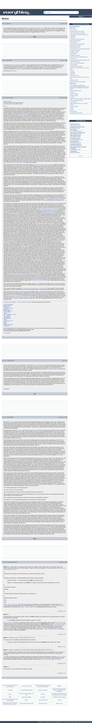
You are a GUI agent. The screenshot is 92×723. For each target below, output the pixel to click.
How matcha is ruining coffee (77, 44)
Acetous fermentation (45, 659)
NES (31, 67)
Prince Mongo (73, 64)
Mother (5, 106)
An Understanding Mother (26, 690)
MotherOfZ (11, 360)
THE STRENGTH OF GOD (10, 314)
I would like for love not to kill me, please (80, 49)
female (59, 700)
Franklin (72, 97)
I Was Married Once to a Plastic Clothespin (78, 147)
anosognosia (73, 111)
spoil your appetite (26, 697)
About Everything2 (74, 26)
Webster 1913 (13, 562)
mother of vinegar (61, 656)
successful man (14, 213)
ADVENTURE (6, 309)
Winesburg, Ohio (8, 101)
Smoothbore (73, 53)
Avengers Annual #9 (75, 50)
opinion (72, 134)
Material (63, 568)
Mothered (18, 637)
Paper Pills (24, 302)
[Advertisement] (46, 4)
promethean (21, 510)
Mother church (61, 622)
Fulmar (22, 607)
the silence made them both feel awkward (43, 164)
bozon (9, 23)
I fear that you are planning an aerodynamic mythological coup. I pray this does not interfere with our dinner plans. (79, 87)
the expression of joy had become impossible (24, 296)
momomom (10, 97)
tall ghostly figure (22, 114)
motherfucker (13, 71)
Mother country (59, 623)
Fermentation (57, 659)
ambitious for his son (48, 212)
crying (54, 484)
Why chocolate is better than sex (26, 694)
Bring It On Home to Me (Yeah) (77, 81)
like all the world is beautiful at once (79, 57)
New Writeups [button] (81, 121)
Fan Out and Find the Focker (26, 703)
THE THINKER (7, 312)
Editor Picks (73, 83)
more (81, 155)
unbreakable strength (52, 369)
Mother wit (6, 630)
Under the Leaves (74, 124)
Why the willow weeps (75, 90)
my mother (35, 365)
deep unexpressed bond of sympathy (40, 131)
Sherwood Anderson (10, 104)
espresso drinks (74, 80)
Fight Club (72, 37)
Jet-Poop (78, 136)
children (20, 430)
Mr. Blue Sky (73, 58)
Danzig (43, 694)
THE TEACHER (7, 315)
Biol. (10, 622)
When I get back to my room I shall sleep (48, 208)
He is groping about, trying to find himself (54, 198)
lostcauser (78, 125)
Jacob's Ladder (74, 95)
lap (8, 30)
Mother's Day (59, 703)
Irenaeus (72, 92)
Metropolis (9, 569)
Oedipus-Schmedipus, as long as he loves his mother (42, 686)
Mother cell (6, 622)
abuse (40, 373)
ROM (19, 67)
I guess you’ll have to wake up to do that (45, 223)
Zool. (16, 604)
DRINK (5, 322)
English (23, 67)
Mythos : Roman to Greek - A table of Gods (80, 98)
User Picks (73, 28)
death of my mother (43, 690)
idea (4, 23)
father (10, 694)
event (4, 417)
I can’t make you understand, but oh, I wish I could (33, 288)
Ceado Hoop (73, 151)
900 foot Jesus (73, 29)
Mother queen (7, 627)
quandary (72, 72)
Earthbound (19, 65)
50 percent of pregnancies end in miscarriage (10, 700)
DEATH (5, 323)
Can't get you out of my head (77, 39)
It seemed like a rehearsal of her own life (15, 162)
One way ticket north (26, 686)
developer (41, 66)
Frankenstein (73, 102)
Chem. (62, 625)
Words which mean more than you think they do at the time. (10, 703)
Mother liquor (57, 625)
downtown (38, 28)
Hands (19, 302)
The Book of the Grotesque (10, 302)
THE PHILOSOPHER (8, 304)
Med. (33, 607)
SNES (20, 68)
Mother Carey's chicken (9, 604)
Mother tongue (40, 627)
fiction (72, 125)
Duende (72, 70)
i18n (43, 68)
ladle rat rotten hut (42, 700)
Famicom (62, 65)
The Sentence (73, 42)
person (4, 360)
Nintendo (12, 65)
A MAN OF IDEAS (8, 308)
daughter (28, 28)
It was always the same (36, 260)
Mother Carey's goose (56, 605)
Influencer (72, 74)
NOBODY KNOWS (7, 305)
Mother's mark (28, 607)
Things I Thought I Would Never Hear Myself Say (10, 686)
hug (55, 29)
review (72, 131)
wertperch (77, 128)
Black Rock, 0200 (74, 75)
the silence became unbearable (14, 295)
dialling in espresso (75, 55)
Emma (71, 109)
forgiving (51, 367)
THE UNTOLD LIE (8, 320)
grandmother (11, 422)
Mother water (47, 628)
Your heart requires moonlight (77, 33)
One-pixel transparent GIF (76, 100)
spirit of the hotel (60, 119)
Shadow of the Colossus (76, 113)
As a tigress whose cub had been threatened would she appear (22, 274)
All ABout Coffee (74, 52)
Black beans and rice (75, 45)
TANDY (5, 313)
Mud (52, 649)
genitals (59, 686)
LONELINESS (7, 317)
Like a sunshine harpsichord (77, 63)
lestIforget (10, 417)
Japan (25, 66)
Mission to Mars (74, 94)
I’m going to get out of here (38, 280)
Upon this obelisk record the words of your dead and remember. (59, 690)
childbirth (34, 430)
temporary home (50, 177)
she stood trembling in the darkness (49, 209)
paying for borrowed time (76, 66)
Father (14, 569)
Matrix (5, 569)
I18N (10, 697)
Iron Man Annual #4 (75, 47)
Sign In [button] (81, 16)
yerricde (10, 60)
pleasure (43, 697)
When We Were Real (75, 40)
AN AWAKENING (7, 318)
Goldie (26, 700)
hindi (12, 499)
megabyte (47, 67)
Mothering (31, 637)
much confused (25, 246)
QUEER (5, 319)
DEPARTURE (6, 326)
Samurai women (74, 106)
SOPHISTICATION (8, 324)
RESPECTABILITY (8, 310)
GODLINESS (6, 307)
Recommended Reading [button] (81, 24)
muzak (58, 454)
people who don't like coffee (77, 31)
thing (4, 60)
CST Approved (7, 333)
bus (42, 28)
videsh (17, 459)
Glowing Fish (79, 131)
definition (5, 562)
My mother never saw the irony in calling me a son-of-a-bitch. (59, 694)
